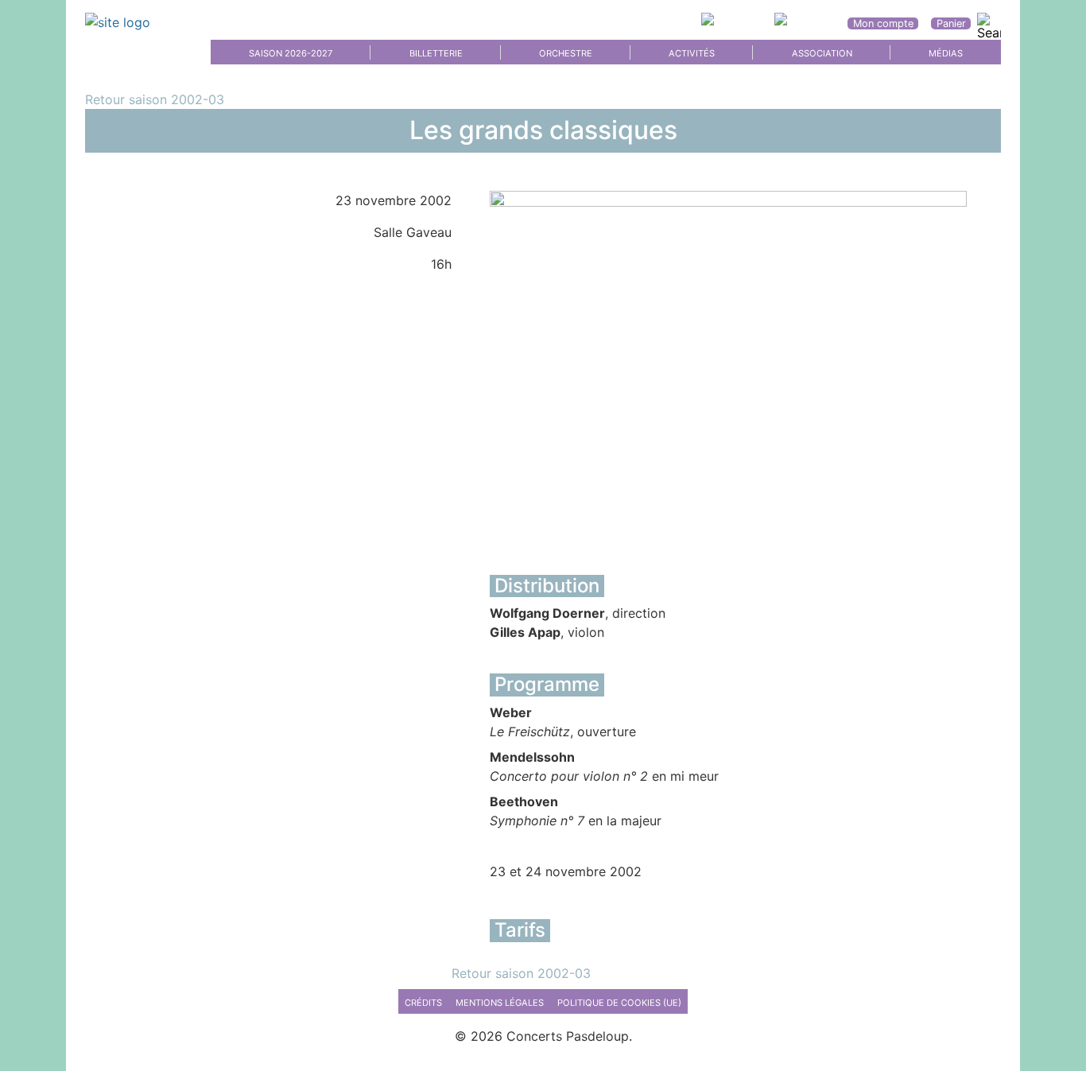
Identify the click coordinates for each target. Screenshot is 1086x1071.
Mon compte (883, 23)
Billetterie (436, 53)
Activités (692, 53)
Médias (946, 53)
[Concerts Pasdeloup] (129, 22)
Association (822, 53)
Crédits (423, 1002)
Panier (951, 23)
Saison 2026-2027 (290, 53)
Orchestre (565, 53)
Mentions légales (500, 1002)
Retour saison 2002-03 (154, 99)
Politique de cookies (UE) (619, 1002)
